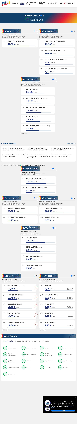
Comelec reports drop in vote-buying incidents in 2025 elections (62, 149)
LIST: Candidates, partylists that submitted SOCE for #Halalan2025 (37, 149)
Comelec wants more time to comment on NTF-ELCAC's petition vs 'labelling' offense (38, 156)
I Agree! (63, 410)
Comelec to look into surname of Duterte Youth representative (61, 155)
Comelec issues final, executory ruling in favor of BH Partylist (14, 155)
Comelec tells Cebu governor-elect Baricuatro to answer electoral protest (14, 149)
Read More (71, 143)
